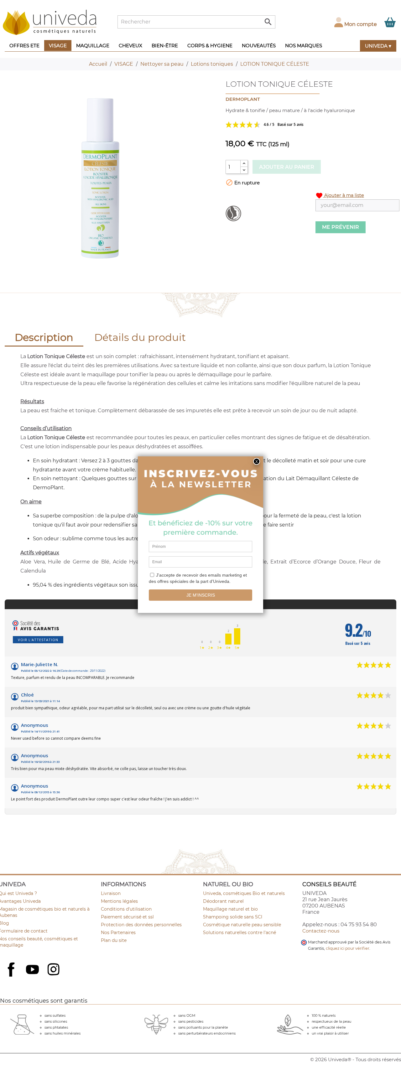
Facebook (11, 976)
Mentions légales (119, 901)
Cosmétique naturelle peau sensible (242, 925)
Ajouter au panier (286, 167)
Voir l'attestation (38, 639)
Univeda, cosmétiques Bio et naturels (244, 893)
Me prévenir (340, 227)
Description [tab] (44, 337)
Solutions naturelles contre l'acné (239, 932)
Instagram (54, 970)
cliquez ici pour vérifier (347, 948)
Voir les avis (288, 124)
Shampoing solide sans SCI (232, 917)
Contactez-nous (320, 931)
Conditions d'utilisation (126, 909)
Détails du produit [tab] (140, 337)
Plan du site (114, 940)
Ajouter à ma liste (339, 195)
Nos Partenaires (118, 932)
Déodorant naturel (223, 901)
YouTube (33, 970)
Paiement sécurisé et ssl (127, 917)
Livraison (111, 893)
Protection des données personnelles (141, 925)
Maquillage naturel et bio (230, 909)
